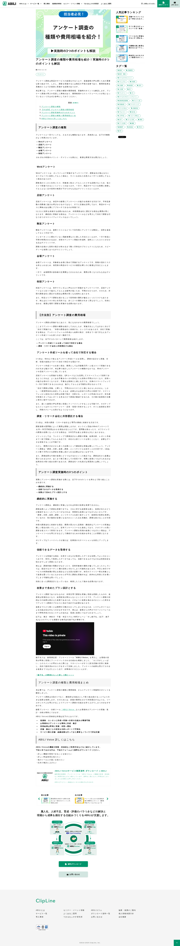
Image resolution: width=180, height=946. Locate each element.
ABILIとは (22, 3)
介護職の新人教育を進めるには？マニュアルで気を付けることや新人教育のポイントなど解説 (136, 47)
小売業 (121, 89)
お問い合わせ (174, 4)
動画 (120, 70)
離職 (132, 123)
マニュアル (122, 81)
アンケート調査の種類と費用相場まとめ (58, 115)
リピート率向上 (134, 115)
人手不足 (121, 115)
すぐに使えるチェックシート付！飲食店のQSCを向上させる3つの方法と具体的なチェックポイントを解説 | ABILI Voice (136, 27)
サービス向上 (123, 108)
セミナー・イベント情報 (71, 3)
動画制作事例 (56, 3)
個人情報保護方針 (126, 913)
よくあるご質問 (106, 3)
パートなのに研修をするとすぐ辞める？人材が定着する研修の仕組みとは (136, 37)
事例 (141, 119)
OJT (120, 119)
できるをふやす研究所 (91, 3)
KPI (120, 131)
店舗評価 (135, 108)
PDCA (140, 127)
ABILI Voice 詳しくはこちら (54, 118)
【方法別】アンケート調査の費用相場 (57, 110)
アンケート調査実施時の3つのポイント (58, 112)
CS (132, 93)
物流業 (131, 85)
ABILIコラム (96, 910)
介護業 (121, 85)
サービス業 (131, 119)
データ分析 (122, 123)
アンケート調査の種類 (51, 107)
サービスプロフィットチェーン (128, 97)
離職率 (121, 127)
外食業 (133, 81)
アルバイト (122, 112)
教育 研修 (122, 74)
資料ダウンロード (163, 4)
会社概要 (122, 917)
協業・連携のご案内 (127, 910)
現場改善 (121, 104)
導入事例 (47, 3)
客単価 (131, 127)
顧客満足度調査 (123, 100)
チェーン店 (137, 100)
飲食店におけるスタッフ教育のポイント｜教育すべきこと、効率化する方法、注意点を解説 (136, 57)
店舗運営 (130, 70)
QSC (140, 85)
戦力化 (133, 112)
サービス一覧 (34, 3)
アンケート (41, 74)
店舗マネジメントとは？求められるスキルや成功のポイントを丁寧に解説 (136, 18)
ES (130, 89)
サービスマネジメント (125, 78)
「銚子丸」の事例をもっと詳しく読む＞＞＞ (55, 675)
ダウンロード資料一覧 (100, 913)
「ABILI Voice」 (68, 709)
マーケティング (134, 104)
